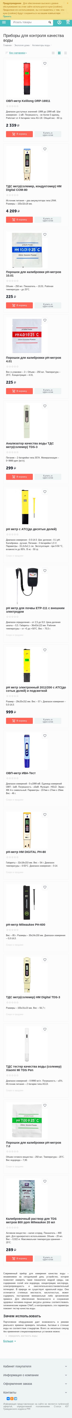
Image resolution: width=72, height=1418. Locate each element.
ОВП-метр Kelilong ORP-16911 (28, 101)
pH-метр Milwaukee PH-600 (25, 924)
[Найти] (49, 22)
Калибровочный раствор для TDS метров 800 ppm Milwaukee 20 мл (31, 1220)
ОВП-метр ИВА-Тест (21, 773)
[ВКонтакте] (8, 1398)
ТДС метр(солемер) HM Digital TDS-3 (33, 997)
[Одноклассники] (11, 1398)
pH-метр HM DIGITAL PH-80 (26, 852)
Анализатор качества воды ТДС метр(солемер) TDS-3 (30, 445)
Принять (7, 16)
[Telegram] (15, 1398)
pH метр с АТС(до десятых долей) (31, 529)
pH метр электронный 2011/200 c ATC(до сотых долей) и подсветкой (36, 689)
